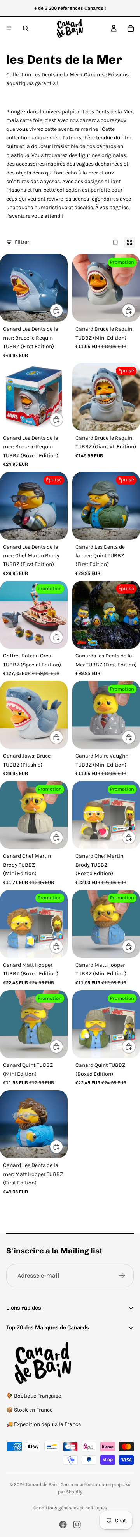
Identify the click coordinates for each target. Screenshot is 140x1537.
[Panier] (130, 28)
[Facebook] (63, 1524)
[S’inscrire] (122, 1275)
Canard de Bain (42, 1484)
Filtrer (22, 242)
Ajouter (135, 310)
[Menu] (9, 28)
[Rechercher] (25, 28)
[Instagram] (77, 1524)
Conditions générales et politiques (70, 1508)
